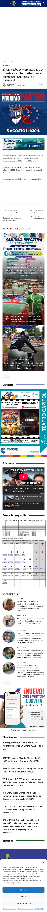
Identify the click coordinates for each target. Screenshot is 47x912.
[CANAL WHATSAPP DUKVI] (23, 708)
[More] (36, 198)
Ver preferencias (23, 903)
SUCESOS (20, 599)
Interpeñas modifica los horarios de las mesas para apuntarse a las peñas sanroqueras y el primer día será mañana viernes (12, 216)
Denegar (23, 897)
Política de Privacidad (25, 909)
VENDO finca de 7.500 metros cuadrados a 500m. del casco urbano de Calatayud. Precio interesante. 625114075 (23, 782)
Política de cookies (10, 909)
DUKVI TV (10, 85)
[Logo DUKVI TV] (13, 3)
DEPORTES (11, 61)
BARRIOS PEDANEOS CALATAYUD (23, 264)
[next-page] (8, 376)
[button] (43, 862)
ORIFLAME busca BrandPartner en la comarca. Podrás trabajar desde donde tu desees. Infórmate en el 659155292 (22, 796)
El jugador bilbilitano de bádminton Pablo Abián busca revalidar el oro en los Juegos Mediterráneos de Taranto (23, 319)
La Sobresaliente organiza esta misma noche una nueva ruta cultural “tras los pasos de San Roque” (34, 216)
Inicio (4, 61)
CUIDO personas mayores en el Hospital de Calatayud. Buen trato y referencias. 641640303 (22, 809)
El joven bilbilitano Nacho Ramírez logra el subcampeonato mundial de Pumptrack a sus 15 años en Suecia (23, 365)
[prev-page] (4, 376)
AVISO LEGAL (39, 909)
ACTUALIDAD (21, 616)
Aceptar (23, 890)
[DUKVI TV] (5, 85)
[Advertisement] (23, 32)
